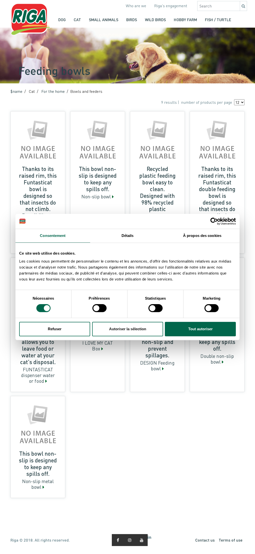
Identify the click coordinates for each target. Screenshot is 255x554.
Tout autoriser (200, 329)
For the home (53, 91)
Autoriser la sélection (127, 329)
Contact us (205, 540)
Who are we (136, 5)
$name (16, 91)
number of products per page (206, 102)
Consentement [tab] (52, 235)
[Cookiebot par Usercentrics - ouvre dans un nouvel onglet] (214, 221)
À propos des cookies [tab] (202, 235)
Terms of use (231, 540)
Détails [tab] (128, 235)
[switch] (99, 308)
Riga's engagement (170, 5)
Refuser (55, 329)
